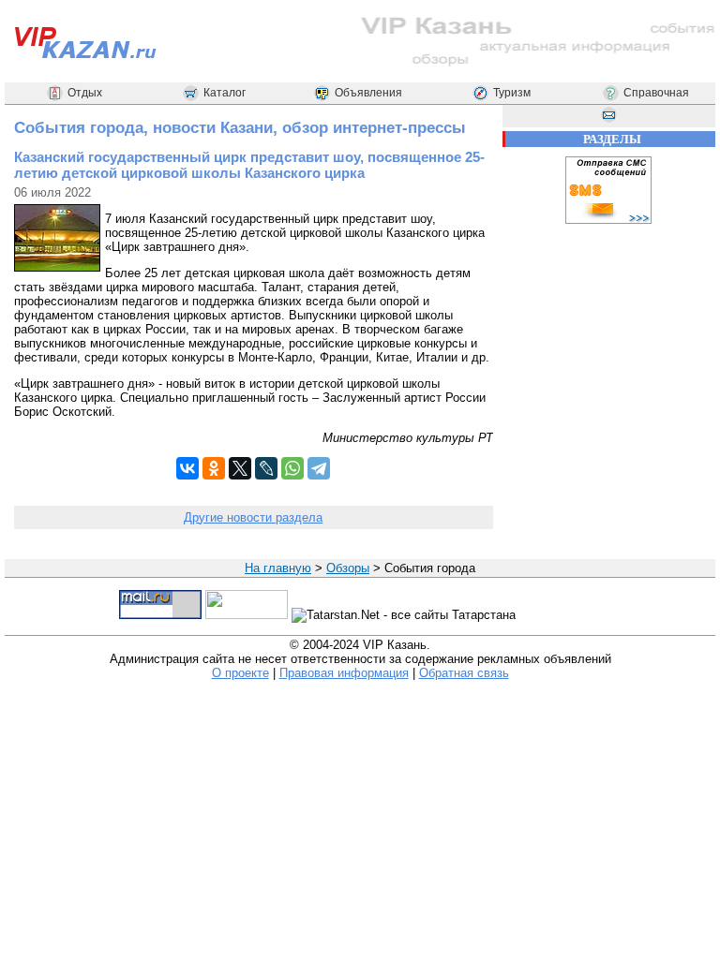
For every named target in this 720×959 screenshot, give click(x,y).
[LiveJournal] (266, 468)
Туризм (512, 92)
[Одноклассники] (213, 468)
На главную (278, 568)
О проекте (240, 673)
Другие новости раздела (253, 517)
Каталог (224, 92)
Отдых (85, 92)
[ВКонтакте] (187, 468)
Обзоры (347, 568)
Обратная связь (464, 673)
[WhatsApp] (292, 468)
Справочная (656, 92)
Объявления (368, 92)
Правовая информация (344, 673)
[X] (240, 468)
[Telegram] (319, 468)
